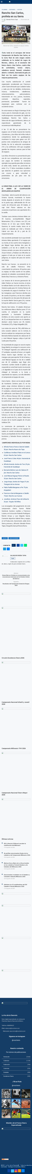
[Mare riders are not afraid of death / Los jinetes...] (16, 1104)
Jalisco (5, 538)
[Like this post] (14, 545)
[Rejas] (16, 1094)
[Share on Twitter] (21, 545)
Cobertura (16, 1060)
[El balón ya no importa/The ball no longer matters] (16, 1113)
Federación (16, 1064)
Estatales (16, 1072)
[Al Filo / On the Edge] (26, 1094)
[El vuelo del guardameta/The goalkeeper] (26, 1113)
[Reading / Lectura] (6, 1104)
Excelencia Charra (16, 1076)
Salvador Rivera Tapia (18, 555)
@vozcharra (16, 1040)
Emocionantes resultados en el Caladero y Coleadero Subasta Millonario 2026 (17, 875)
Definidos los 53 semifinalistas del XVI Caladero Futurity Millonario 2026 (15, 885)
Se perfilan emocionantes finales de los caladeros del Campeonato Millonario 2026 (17, 854)
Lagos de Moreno (14, 538)
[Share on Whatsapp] (25, 545)
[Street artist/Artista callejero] (6, 1094)
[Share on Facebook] (18, 545)
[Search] (30, 2)
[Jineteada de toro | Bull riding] (6, 1113)
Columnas (16, 1068)
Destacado (16, 1057)
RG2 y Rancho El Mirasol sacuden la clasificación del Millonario (15, 844)
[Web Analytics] (5, 1159)
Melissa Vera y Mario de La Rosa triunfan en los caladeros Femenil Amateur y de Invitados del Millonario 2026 (16, 865)
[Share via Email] (8, 549)
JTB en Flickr (17, 1082)
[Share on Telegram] (4, 549)
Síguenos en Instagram (17, 1036)
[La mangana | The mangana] (26, 1104)
